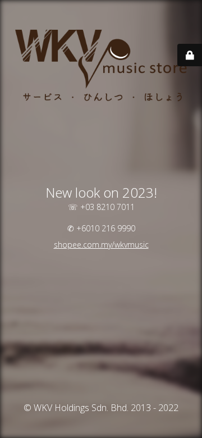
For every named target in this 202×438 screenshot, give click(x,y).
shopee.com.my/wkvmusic (101, 244)
